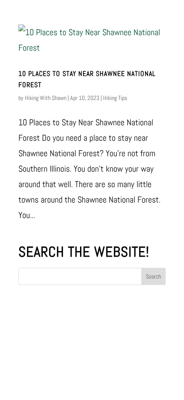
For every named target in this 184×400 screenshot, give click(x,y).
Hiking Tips (115, 98)
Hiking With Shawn (45, 98)
